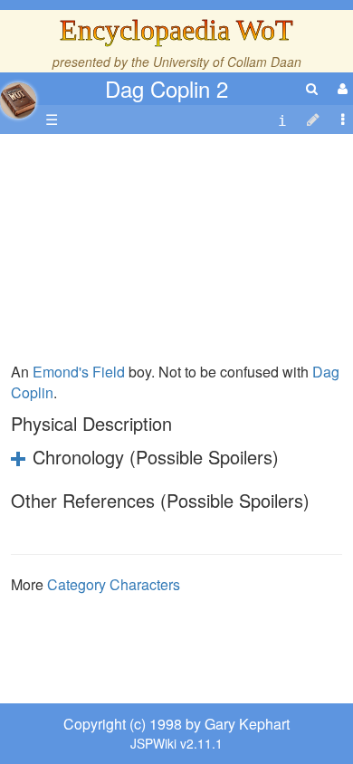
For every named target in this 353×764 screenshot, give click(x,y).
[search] (312, 88)
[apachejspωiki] (18, 95)
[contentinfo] (282, 120)
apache (18, 100)
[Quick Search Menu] (312, 88)
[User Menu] (340, 88)
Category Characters (113, 584)
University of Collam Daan (227, 62)
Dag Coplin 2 (166, 88)
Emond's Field (79, 371)
